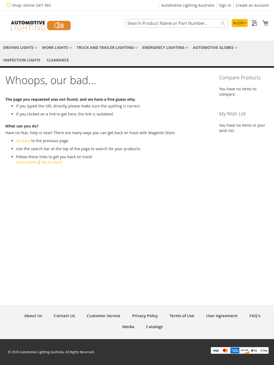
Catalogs (154, 326)
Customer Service (103, 316)
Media (128, 326)
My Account (51, 162)
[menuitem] (19, 47)
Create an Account (252, 5)
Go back (23, 140)
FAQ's (254, 316)
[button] (240, 23)
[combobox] (176, 23)
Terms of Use (182, 316)
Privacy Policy (145, 316)
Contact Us (64, 316)
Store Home (26, 162)
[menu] (137, 53)
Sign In (225, 5)
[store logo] (42, 25)
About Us (33, 316)
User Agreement (222, 316)
